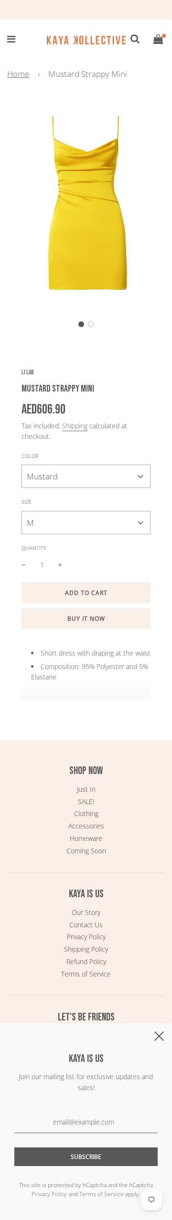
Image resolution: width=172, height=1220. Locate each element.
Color (30, 455)
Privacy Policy (86, 936)
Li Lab (28, 372)
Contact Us (86, 924)
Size (27, 501)
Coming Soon (86, 850)
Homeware (86, 838)
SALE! (86, 801)
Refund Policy (86, 961)
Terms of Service (86, 973)
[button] (81, 324)
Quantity (34, 548)
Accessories (86, 825)
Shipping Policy (86, 949)
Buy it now (86, 619)
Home (18, 73)
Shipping (74, 425)
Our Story (86, 912)
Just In (86, 789)
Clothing (86, 813)
